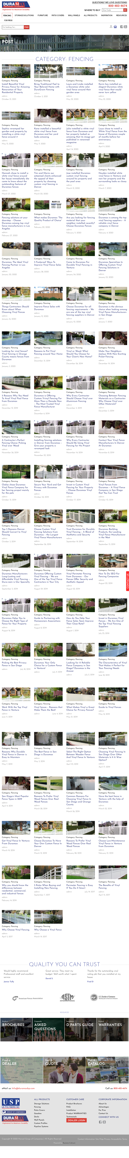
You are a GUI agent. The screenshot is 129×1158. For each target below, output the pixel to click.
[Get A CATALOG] (107, 1083)
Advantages (104, 1107)
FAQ (68, 1107)
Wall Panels (74, 15)
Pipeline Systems (41, 1127)
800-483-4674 (117, 5)
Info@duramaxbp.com (23, 1088)
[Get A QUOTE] (64, 1083)
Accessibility (116, 1139)
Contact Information (86, 1139)
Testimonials (71, 1117)
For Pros (8, 20)
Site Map (99, 1139)
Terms (124, 1139)
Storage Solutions (24, 15)
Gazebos (37, 1113)
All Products (90, 15)
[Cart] (115, 27)
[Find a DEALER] (21, 1083)
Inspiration (106, 15)
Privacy (107, 1139)
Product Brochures (74, 1104)
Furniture (43, 15)
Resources (121, 15)
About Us (103, 1104)
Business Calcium (69, 1143)
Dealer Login (76, 1120)
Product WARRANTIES (76, 1113)
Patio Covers (58, 15)
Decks (36, 1117)
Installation (71, 1110)
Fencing (7, 16)
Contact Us (103, 1113)
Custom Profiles (40, 1123)
